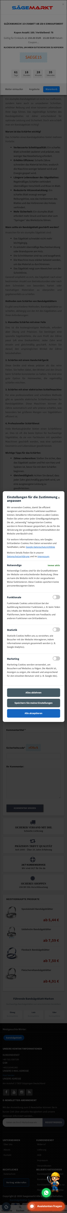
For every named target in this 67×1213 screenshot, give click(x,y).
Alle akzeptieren (33, 713)
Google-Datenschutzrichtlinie (40, 546)
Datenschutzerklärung (18, 556)
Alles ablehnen (33, 692)
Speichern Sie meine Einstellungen (33, 703)
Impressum (43, 556)
